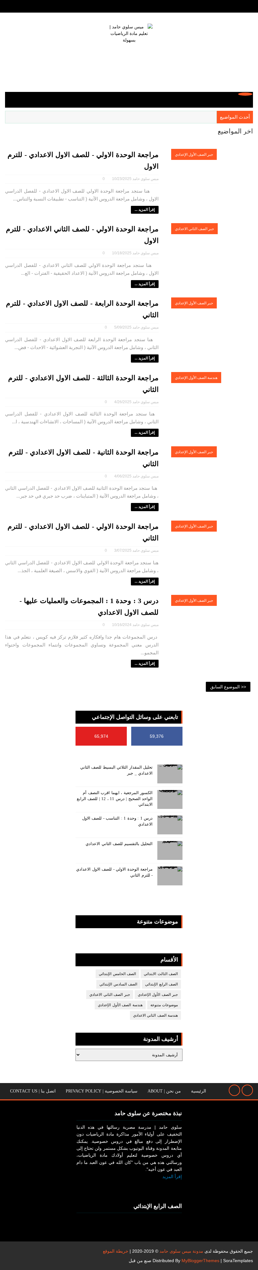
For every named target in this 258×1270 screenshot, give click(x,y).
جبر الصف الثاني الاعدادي (194, 229)
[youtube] (9, 6)
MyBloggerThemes (200, 1260)
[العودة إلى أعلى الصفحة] (247, 1090)
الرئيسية (198, 1091)
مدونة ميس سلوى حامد (181, 1251)
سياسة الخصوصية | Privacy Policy (101, 1091)
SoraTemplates (238, 1260)
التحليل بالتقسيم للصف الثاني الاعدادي (119, 843)
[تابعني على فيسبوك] (175, 1186)
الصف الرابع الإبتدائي (161, 984)
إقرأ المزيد (172, 1176)
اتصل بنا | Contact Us (33, 1091)
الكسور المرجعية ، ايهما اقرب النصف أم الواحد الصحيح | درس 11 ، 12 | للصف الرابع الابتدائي (115, 798)
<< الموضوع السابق (228, 686)
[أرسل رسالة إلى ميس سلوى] (234, 1090)
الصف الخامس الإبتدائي (117, 974)
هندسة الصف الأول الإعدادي (196, 377)
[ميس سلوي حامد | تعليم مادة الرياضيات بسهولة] (129, 50)
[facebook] (20, 6)
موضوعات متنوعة (164, 1005)
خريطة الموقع (115, 1251)
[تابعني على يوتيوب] (160, 1186)
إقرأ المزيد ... (145, 209)
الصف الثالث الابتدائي (161, 974)
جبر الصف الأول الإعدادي (194, 154)
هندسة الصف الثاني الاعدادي (155, 1015)
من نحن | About (164, 1091)
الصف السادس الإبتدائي (118, 984)
